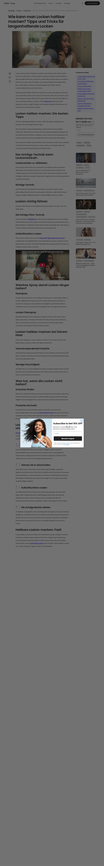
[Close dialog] (81, 420)
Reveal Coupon (68, 438)
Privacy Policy (67, 444)
